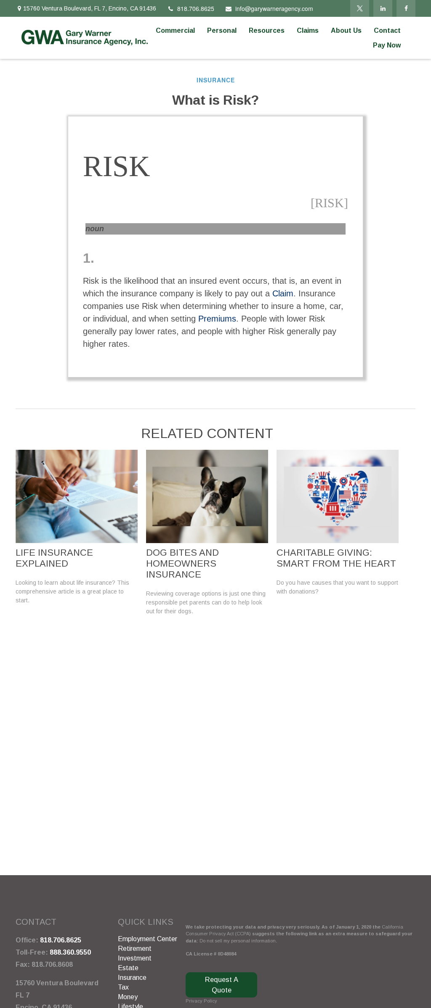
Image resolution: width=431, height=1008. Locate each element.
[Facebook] (405, 8)
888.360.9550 (70, 952)
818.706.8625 (195, 8)
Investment (135, 958)
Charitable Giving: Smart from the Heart (336, 558)
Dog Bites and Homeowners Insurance (182, 563)
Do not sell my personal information (238, 940)
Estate (128, 967)
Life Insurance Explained (54, 558)
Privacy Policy (201, 1000)
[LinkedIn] (382, 8)
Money (128, 996)
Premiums (217, 318)
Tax (123, 987)
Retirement (135, 948)
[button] (175, 30)
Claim (282, 293)
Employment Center (147, 938)
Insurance (132, 977)
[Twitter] (359, 8)
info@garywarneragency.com (274, 8)
